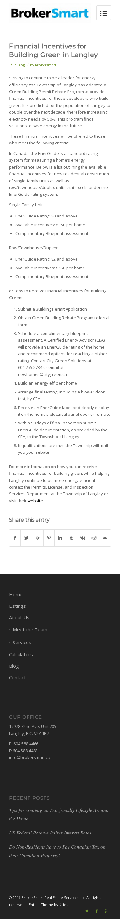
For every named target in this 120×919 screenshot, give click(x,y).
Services (22, 642)
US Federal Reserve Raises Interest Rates (50, 832)
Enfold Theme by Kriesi (49, 904)
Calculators (21, 654)
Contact (17, 677)
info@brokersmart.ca (29, 757)
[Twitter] (87, 911)
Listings (17, 606)
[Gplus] (106, 911)
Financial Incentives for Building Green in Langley (53, 50)
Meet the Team (30, 629)
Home (16, 594)
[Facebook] (96, 911)
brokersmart (45, 65)
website (35, 501)
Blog (21, 65)
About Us (19, 617)
